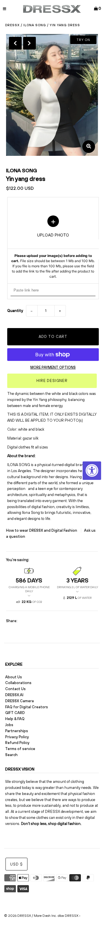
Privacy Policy (17, 737)
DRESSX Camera (19, 701)
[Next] (29, 43)
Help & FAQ (15, 719)
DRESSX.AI (14, 695)
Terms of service (20, 749)
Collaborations (18, 683)
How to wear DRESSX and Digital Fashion (42, 530)
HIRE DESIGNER (52, 380)
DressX (12, 25)
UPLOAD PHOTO (53, 247)
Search (11, 755)
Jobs (9, 725)
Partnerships (16, 731)
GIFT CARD (15, 713)
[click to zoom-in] (88, 146)
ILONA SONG (34, 25)
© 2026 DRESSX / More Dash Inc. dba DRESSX (41, 916)
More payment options (53, 367)
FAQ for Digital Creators (26, 707)
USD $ (16, 864)
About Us (13, 677)
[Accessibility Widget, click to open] (92, 470)
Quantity (15, 310)
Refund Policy (17, 743)
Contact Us (15, 689)
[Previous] (15, 43)
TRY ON (83, 39)
